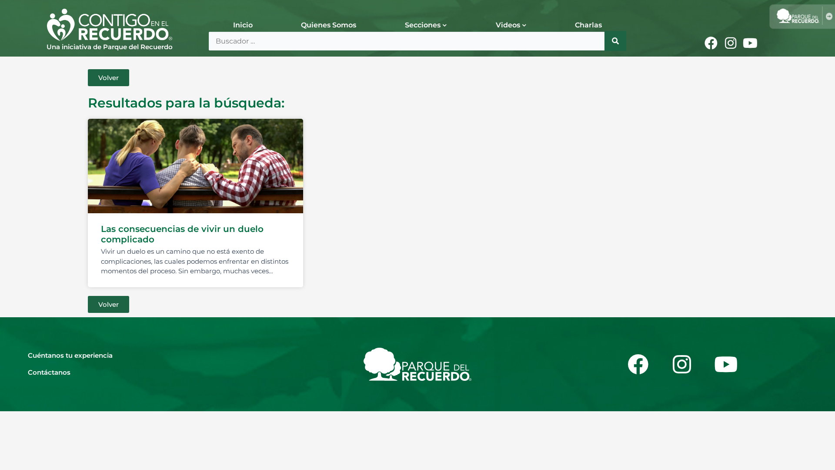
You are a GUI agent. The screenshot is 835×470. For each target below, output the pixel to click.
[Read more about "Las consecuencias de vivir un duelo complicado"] (195, 166)
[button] (108, 77)
